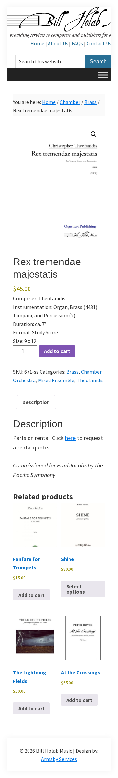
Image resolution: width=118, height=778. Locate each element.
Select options (75, 589)
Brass (90, 102)
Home (37, 43)
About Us (58, 43)
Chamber (70, 102)
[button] (94, 134)
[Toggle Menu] (103, 75)
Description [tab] (36, 402)
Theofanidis (90, 380)
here (70, 438)
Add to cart (57, 351)
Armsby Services (59, 759)
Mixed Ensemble (56, 380)
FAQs (77, 43)
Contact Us (99, 43)
